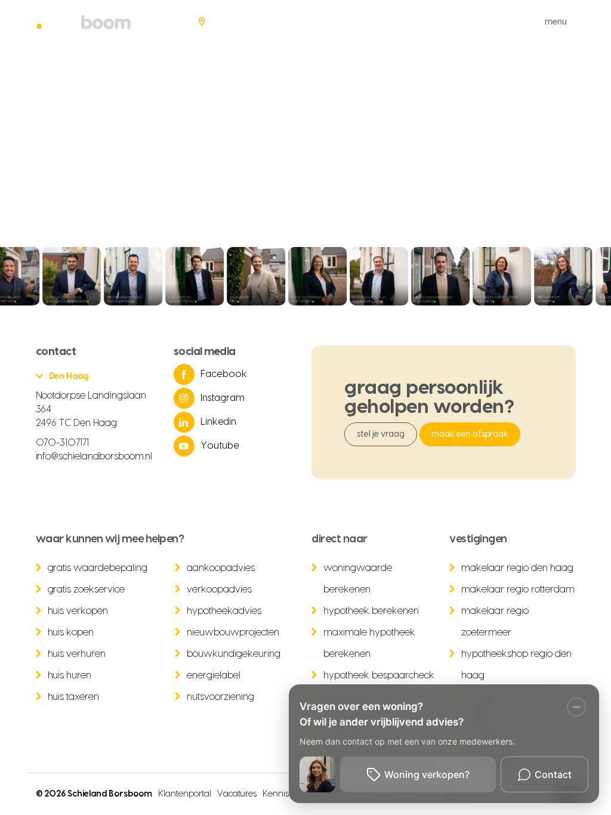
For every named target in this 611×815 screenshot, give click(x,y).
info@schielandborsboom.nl (94, 456)
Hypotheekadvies (224, 611)
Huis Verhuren (77, 654)
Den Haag (69, 376)
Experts (478, 21)
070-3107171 (63, 442)
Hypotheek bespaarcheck (378, 675)
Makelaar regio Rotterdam (518, 589)
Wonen (357, 21)
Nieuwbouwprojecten (233, 632)
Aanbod (246, 21)
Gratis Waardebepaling (98, 568)
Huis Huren (70, 675)
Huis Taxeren (74, 697)
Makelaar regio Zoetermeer (495, 621)
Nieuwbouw (417, 21)
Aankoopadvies (221, 568)
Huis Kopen (71, 632)
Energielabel (213, 675)
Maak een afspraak (469, 434)
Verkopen (303, 21)
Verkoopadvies (219, 589)
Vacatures (237, 794)
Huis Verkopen (78, 611)
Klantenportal (184, 794)
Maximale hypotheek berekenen (369, 643)
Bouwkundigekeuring (233, 654)
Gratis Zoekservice (86, 589)
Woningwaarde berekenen (357, 578)
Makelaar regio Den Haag (517, 568)
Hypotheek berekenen (371, 611)
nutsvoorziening (220, 697)
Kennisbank (286, 794)
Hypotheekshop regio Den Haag (516, 664)
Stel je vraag (381, 434)
